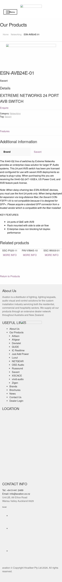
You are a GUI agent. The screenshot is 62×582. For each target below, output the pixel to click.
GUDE (15, 346)
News (12, 393)
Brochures (14, 390)
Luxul (15, 357)
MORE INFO (10, 255)
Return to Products (10, 276)
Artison (15, 336)
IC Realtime (18, 350)
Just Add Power (20, 354)
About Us (14, 328)
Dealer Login (16, 400)
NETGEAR (18, 361)
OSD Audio (18, 364)
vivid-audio (18, 379)
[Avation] (31, 7)
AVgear (16, 339)
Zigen (15, 382)
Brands (13, 386)
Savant (8, 116)
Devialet (16, 343)
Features (4, 131)
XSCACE (17, 375)
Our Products (16, 332)
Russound (17, 368)
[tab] (31, 131)
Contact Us (15, 397)
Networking (16, 34)
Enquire (4, 108)
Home (6, 34)
